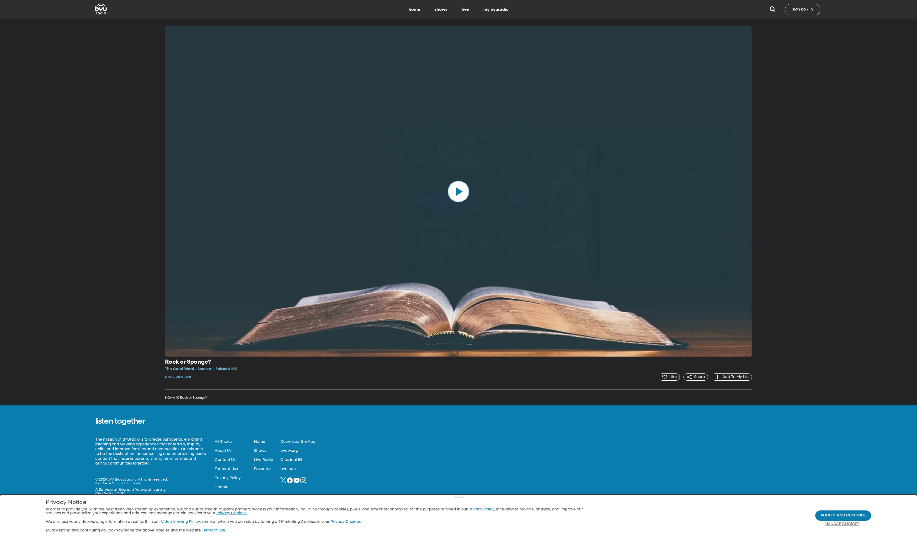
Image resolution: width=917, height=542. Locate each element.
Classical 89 (291, 460)
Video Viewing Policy (180, 522)
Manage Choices (842, 524)
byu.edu (288, 469)
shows (441, 9)
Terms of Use (226, 469)
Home (259, 442)
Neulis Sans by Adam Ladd (121, 483)
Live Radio (263, 460)
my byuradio (496, 9)
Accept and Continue (843, 515)
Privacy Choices (346, 522)
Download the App (297, 442)
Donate (222, 487)
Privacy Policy (228, 478)
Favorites (262, 469)
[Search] (772, 9)
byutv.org (289, 451)
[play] (458, 191)
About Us (223, 451)
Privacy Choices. (231, 513)
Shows (260, 451)
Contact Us (225, 460)
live (465, 9)
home (414, 9)
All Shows (223, 442)
